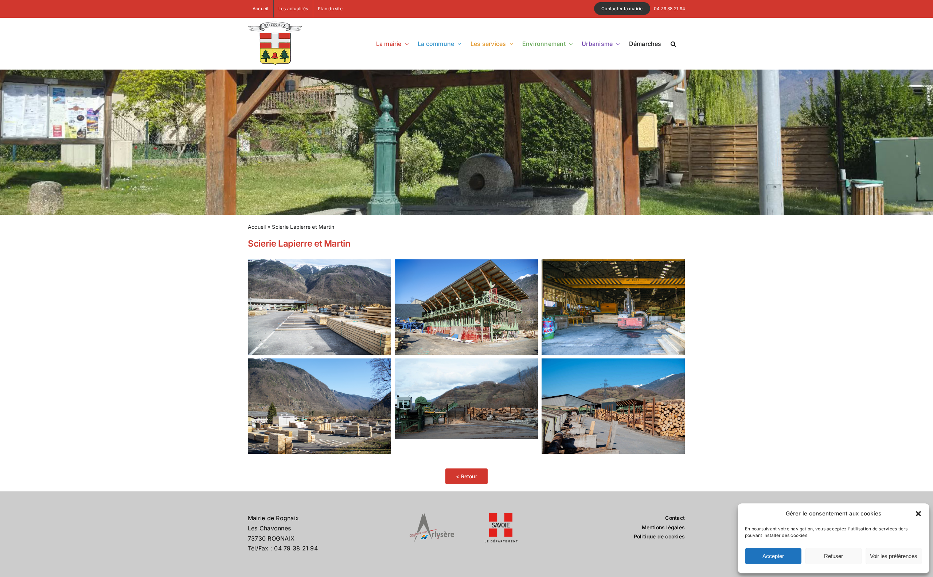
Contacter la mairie (622, 8)
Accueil (257, 227)
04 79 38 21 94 (669, 8)
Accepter (773, 556)
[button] (918, 513)
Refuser (833, 556)
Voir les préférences (893, 556)
